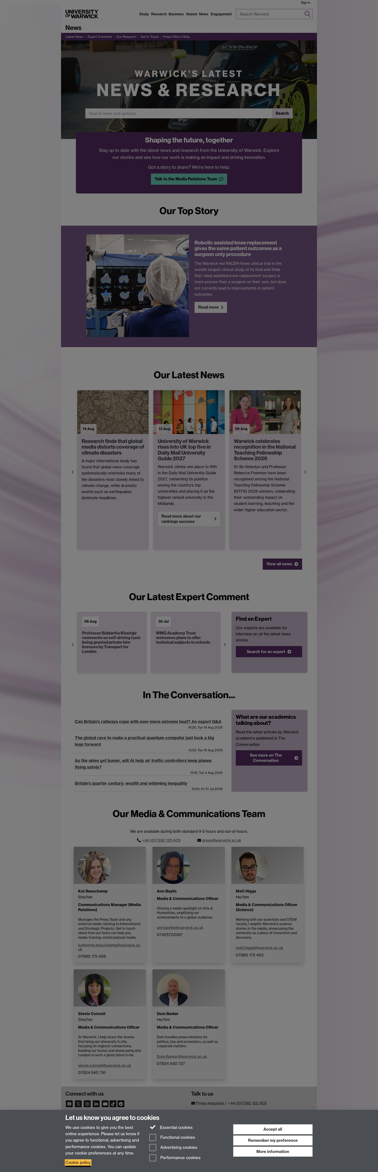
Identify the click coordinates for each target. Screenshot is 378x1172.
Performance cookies (180, 1157)
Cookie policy (78, 1162)
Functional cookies (177, 1137)
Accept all (272, 1129)
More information (272, 1151)
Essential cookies (176, 1127)
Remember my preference (273, 1140)
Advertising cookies (178, 1147)
